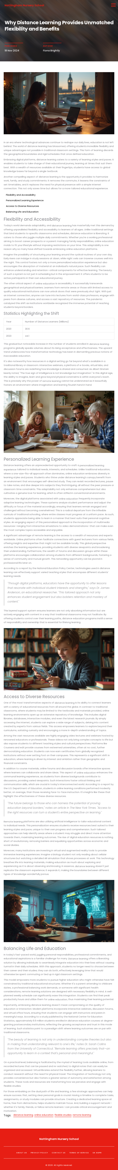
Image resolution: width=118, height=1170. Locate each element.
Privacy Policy (39, 1152)
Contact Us (59, 1152)
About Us (21, 1152)
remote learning (82, 1114)
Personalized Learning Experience (25, 200)
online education (43, 1114)
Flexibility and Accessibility (20, 194)
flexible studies (63, 1114)
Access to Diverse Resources (22, 206)
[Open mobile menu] (113, 5)
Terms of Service (79, 1152)
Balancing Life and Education (22, 211)
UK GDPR (97, 1152)
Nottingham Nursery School (24, 5)
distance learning (23, 1114)
